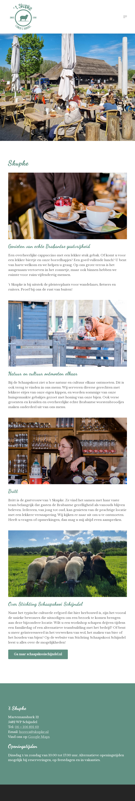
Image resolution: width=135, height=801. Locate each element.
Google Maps (39, 737)
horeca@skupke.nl (34, 732)
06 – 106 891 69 (27, 727)
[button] (125, 16)
